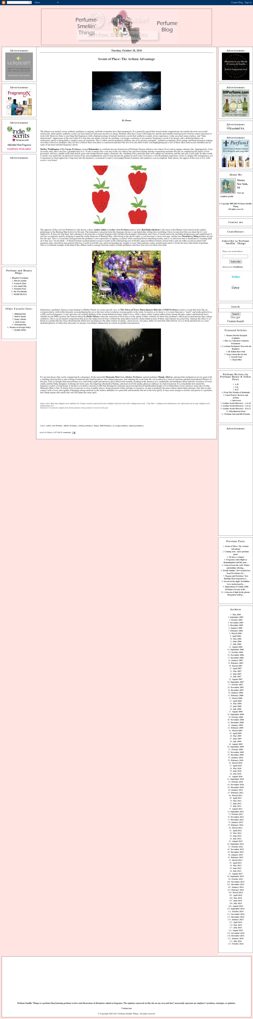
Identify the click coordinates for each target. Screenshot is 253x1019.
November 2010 (237, 784)
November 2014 (237, 914)
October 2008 (237, 717)
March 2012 (237, 827)
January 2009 (237, 725)
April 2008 (237, 700)
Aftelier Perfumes (70, 425)
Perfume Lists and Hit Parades (237, 414)
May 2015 (238, 924)
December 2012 (237, 852)
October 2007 (237, 684)
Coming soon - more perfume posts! (237, 553)
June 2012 (237, 835)
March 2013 (237, 860)
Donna (96, 425)
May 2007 (237, 671)
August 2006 (237, 646)
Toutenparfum (20, 324)
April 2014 (237, 895)
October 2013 (237, 879)
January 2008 (237, 692)
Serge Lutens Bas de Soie (236, 354)
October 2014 (238, 911)
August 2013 (237, 873)
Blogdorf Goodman (20, 277)
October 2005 (237, 619)
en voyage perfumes (120, 425)
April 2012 (237, 830)
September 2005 (236, 617)
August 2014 (238, 906)
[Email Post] (73, 432)
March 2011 (237, 795)
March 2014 (238, 892)
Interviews (236, 400)
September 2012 (237, 843)
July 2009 (237, 741)
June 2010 (237, 770)
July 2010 (237, 773)
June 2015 (237, 927)
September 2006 (237, 649)
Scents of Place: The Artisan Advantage (236, 547)
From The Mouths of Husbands (237, 392)
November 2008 (237, 719)
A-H (237, 384)
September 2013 (237, 876)
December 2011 (237, 819)
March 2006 (236, 633)
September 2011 (237, 811)
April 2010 (237, 765)
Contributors (235, 231)
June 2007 (237, 673)
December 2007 (237, 690)
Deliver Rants (20, 316)
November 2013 (237, 881)
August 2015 (238, 930)
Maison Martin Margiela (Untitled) (236, 337)
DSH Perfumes (106, 425)
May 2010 (237, 768)
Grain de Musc (20, 283)
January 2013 (237, 854)
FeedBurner (238, 266)
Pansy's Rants (20, 319)
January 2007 (237, 660)
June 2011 (237, 803)
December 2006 (237, 657)
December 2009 (237, 754)
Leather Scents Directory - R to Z (237, 408)
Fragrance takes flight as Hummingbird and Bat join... (236, 561)
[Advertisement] (19, 211)
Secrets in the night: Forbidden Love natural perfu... (236, 582)
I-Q (236, 387)
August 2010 (237, 776)
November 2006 (237, 654)
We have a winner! (236, 557)
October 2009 (237, 749)
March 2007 (237, 665)
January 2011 (237, 789)
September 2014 (237, 908)
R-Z (236, 389)
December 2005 (236, 625)
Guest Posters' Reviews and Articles (236, 396)
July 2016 (238, 941)
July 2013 (237, 870)
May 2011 (237, 800)
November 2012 (237, 849)
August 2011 (237, 808)
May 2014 (238, 897)
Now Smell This (20, 286)
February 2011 (237, 792)
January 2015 (238, 919)
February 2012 (237, 824)
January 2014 (238, 887)
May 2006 (237, 638)
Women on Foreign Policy (20, 327)
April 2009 (237, 733)
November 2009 (237, 752)
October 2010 (237, 781)
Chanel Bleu (237, 359)
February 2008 (237, 695)
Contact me (235, 222)
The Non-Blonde (20, 291)
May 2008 (237, 703)
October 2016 (238, 943)
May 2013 (237, 865)
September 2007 (237, 681)
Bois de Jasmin (20, 280)
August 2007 (237, 679)
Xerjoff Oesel (236, 356)
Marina (241, 180)
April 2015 (237, 922)
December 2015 (237, 935)
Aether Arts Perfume (54, 425)
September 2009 (237, 746)
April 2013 (237, 862)
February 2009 (237, 727)
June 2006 (237, 641)
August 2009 (237, 744)
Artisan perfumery (85, 425)
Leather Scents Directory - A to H (237, 403)
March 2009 (237, 730)
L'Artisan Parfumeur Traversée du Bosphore (236, 347)
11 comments (66, 432)
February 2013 (237, 857)
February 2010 (237, 760)
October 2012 (237, 846)
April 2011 (237, 797)
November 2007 (237, 687)
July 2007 (237, 676)
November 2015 (237, 933)
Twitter (235, 277)
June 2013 (237, 868)
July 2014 (238, 903)
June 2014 (237, 900)
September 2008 (237, 714)
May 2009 (237, 735)
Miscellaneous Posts (237, 411)
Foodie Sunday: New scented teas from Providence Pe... (236, 572)
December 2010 (237, 787)
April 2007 (237, 668)
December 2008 (237, 722)
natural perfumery (136, 425)
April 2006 (236, 636)
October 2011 (237, 814)
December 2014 (237, 916)
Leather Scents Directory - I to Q (236, 405)
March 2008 (237, 698)
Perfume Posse (20, 288)
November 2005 (236, 622)
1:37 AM (57, 432)
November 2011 (237, 816)
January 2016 (238, 938)
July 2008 (237, 709)
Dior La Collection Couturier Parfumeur (237, 342)
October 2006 (237, 652)
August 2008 (237, 711)
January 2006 (237, 627)
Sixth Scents (20, 321)
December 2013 (237, 884)
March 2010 (237, 762)
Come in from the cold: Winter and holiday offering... (237, 566)
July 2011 (237, 806)
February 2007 (237, 663)
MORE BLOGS (20, 294)
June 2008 (237, 706)
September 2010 (237, 779)
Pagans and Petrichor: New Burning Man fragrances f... (236, 577)
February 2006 (236, 630)
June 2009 (237, 738)
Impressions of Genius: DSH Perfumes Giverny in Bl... (236, 588)
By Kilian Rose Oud (236, 351)
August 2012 (237, 841)
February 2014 (237, 889)
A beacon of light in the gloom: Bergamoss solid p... (237, 593)
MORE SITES (20, 330)
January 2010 (237, 757)
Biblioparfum (20, 313)
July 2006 (237, 644)
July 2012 (237, 838)
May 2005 (237, 614)
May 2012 (237, 833)
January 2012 (237, 822)
